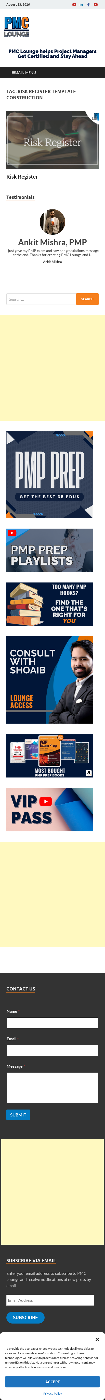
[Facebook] (88, 4)
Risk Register (22, 176)
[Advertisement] (52, 368)
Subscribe (25, 1317)
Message (16, 1066)
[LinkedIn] (81, 4)
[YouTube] (74, 4)
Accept (52, 1381)
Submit (18, 1114)
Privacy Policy (52, 1393)
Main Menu (25, 72)
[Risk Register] (52, 140)
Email (13, 1038)
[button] (97, 1338)
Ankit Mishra (52, 262)
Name (13, 1011)
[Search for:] (52, 299)
